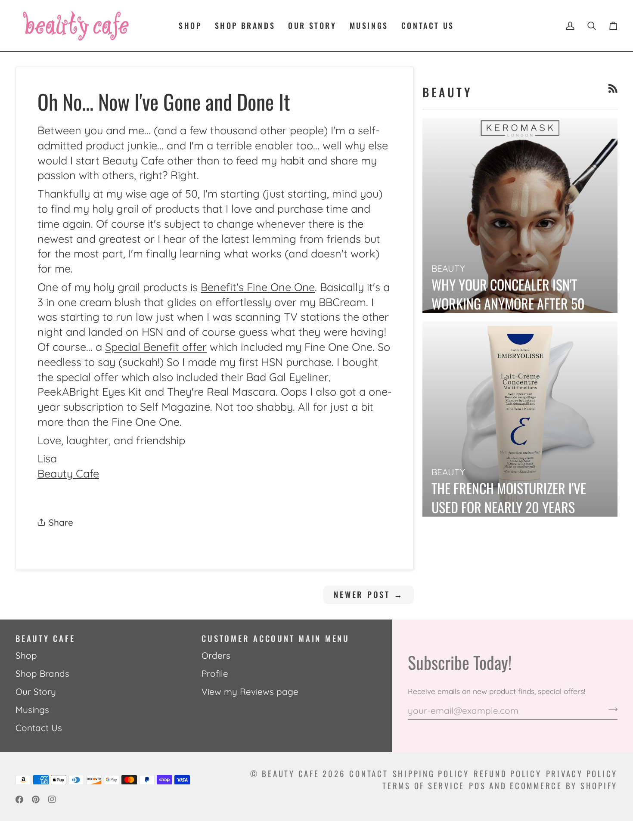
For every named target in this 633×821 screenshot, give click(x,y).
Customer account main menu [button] (276, 638)
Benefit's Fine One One (258, 287)
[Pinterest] (36, 799)
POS (477, 785)
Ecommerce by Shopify (563, 785)
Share (61, 522)
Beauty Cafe (68, 473)
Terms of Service (423, 785)
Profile (215, 673)
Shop (26, 655)
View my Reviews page (250, 691)
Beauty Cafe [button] (45, 638)
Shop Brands (42, 673)
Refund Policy (508, 773)
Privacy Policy (582, 773)
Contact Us (39, 727)
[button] (190, 25)
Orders (216, 655)
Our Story (36, 691)
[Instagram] (52, 799)
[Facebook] (19, 799)
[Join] (610, 709)
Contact (368, 773)
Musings (32, 709)
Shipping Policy (431, 773)
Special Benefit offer (156, 346)
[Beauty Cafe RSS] (612, 88)
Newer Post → (368, 594)
